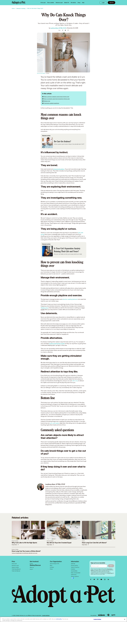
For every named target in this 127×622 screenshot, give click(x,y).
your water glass (54, 423)
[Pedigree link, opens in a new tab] (108, 615)
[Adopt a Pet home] (18, 2)
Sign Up (111, 2)
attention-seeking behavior (70, 299)
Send (111, 565)
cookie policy (59, 619)
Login (103, 2)
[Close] (124, 619)
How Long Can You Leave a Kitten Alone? (26, 551)
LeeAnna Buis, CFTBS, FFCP (58, 28)
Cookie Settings (45, 615)
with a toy (75, 380)
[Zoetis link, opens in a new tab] (113, 615)
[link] (59, 2)
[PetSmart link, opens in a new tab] (101, 615)
